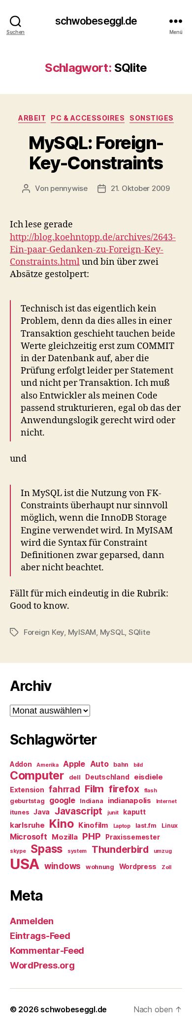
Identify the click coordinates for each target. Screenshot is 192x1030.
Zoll (166, 867)
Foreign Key (44, 632)
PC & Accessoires (88, 118)
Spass (47, 848)
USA (24, 864)
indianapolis (129, 800)
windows (62, 866)
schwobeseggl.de (96, 21)
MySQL (112, 632)
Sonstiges (151, 118)
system (77, 851)
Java (41, 812)
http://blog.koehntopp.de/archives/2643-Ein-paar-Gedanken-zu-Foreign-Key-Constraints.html (93, 250)
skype (18, 851)
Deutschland (107, 777)
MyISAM (82, 632)
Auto (99, 764)
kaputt (134, 812)
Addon (21, 764)
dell (75, 777)
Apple (74, 764)
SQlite (139, 632)
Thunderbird (120, 849)
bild (138, 765)
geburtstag (27, 801)
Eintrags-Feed (40, 936)
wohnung (100, 867)
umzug (163, 851)
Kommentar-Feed (47, 950)
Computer (37, 775)
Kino (61, 824)
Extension (27, 790)
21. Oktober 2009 (140, 188)
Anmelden (32, 921)
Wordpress (138, 867)
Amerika (47, 765)
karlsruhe (27, 825)
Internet (166, 801)
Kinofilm (93, 825)
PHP (91, 836)
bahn (120, 764)
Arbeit (32, 118)
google (62, 800)
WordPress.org (42, 965)
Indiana (91, 801)
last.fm (146, 825)
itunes (19, 812)
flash (150, 790)
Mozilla (64, 837)
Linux (169, 825)
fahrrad (64, 789)
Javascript (78, 811)
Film (94, 788)
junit (113, 813)
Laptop (121, 826)
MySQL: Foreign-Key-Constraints (96, 153)
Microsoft (28, 837)
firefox (124, 789)
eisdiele (148, 777)
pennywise (69, 188)
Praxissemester (132, 837)
